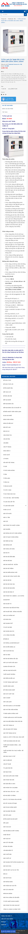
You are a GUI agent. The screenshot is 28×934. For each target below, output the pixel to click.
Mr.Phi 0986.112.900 (9, 931)
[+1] (5, 94)
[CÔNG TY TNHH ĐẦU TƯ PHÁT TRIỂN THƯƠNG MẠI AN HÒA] (14, 4)
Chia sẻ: (3, 92)
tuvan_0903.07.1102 (12, 88)
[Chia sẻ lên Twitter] (3, 94)
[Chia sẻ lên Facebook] (1, 94)
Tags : (2, 86)
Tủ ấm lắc (3, 88)
